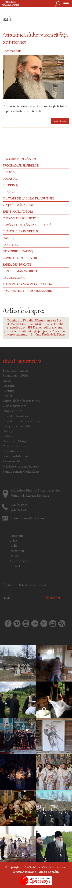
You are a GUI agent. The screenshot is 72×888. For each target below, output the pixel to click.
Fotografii (16, 536)
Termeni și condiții (48, 871)
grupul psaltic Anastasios (50, 331)
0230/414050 (18, 504)
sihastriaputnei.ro (22, 361)
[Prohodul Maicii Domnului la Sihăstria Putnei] (18, 771)
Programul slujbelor (21, 165)
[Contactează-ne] (52, 623)
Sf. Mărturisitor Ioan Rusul (24, 324)
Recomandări (12, 51)
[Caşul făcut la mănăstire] (54, 699)
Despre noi (17, 551)
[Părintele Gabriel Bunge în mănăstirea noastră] (54, 844)
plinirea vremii (53, 327)
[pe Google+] (43, 623)
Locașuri (10, 179)
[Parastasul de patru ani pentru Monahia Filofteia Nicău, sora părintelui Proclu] (18, 663)
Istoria (9, 172)
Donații (15, 556)
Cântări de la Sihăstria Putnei (28, 198)
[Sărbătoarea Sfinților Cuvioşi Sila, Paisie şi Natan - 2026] (54, 771)
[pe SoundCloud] (34, 623)
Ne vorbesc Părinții (19, 251)
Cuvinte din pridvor (20, 258)
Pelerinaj (10, 185)
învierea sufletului (16, 334)
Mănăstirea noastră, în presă (27, 284)
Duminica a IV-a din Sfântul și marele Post (35, 320)
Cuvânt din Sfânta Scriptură (27, 225)
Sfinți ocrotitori (18, 211)
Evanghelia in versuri (21, 231)
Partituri (11, 245)
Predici (9, 192)
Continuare (60, 121)
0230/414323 (18, 509)
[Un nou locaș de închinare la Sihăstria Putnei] (18, 699)
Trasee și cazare (20, 561)
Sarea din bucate (17, 264)
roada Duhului (54, 324)
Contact (15, 566)
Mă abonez (53, 598)
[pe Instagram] (25, 623)
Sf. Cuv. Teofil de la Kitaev (48, 334)
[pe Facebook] (8, 623)
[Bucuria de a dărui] (54, 663)
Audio (14, 546)
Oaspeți (9, 238)
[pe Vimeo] (16, 623)
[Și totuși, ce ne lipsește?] (54, 735)
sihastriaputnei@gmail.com (28, 518)
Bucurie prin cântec (20, 159)
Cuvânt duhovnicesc (21, 218)
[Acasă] (9, 3)
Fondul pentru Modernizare (27, 291)
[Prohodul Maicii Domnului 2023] (18, 735)
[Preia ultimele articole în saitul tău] (61, 623)
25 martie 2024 (16, 327)
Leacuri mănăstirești (21, 271)
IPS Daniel (35, 327)
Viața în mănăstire (18, 205)
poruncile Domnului (17, 331)
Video (13, 541)
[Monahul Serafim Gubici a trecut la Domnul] (54, 807)
